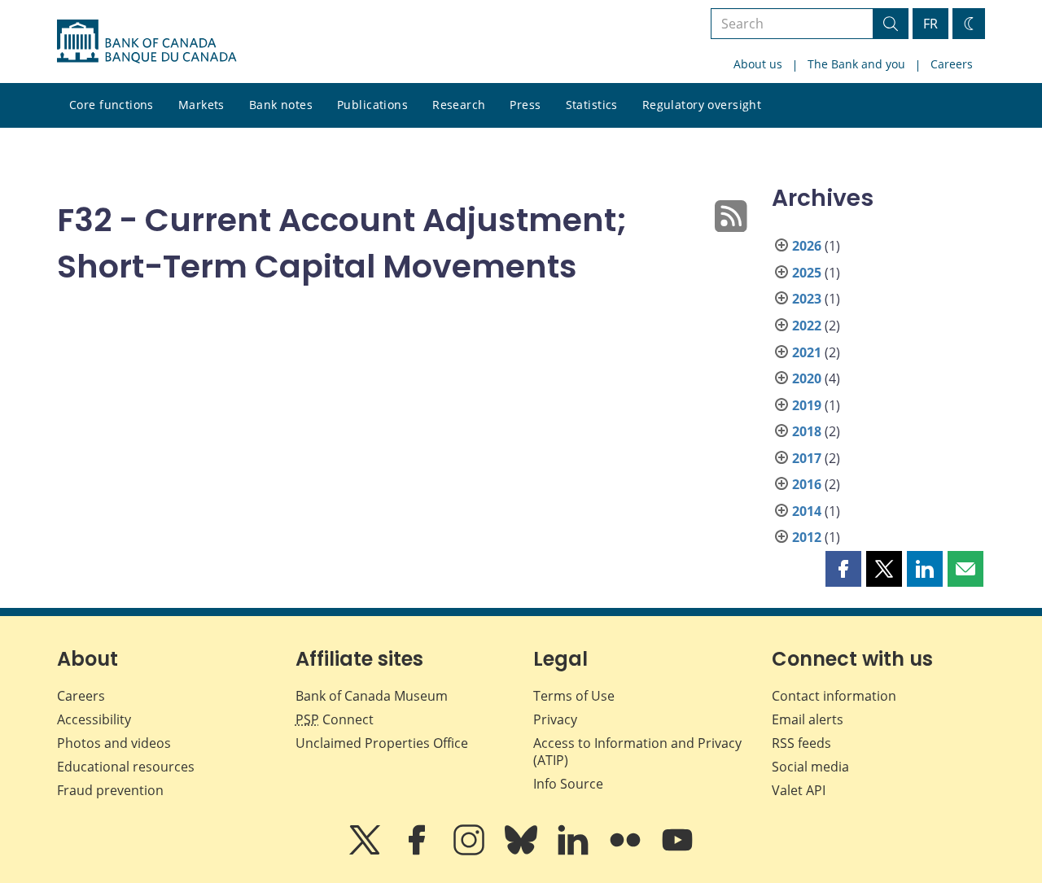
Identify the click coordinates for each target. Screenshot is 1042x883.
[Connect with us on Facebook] (418, 851)
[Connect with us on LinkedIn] (575, 851)
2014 (806, 511)
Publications (372, 104)
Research (458, 104)
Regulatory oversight (701, 104)
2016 (806, 484)
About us (757, 64)
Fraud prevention (110, 790)
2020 (806, 378)
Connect (335, 719)
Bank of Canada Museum (372, 696)
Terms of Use (574, 696)
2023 (806, 299)
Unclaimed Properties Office (382, 743)
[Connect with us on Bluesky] (523, 851)
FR (930, 24)
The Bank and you (856, 64)
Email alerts (807, 719)
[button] (843, 569)
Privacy (555, 719)
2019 (806, 405)
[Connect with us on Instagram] (470, 851)
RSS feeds (801, 743)
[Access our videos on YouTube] (677, 851)
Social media (810, 767)
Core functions (111, 104)
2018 (806, 431)
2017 (806, 458)
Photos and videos (114, 743)
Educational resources (126, 767)
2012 (806, 537)
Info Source (568, 784)
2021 (806, 352)
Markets (201, 104)
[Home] (146, 41)
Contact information (834, 696)
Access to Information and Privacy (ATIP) (637, 751)
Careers (951, 64)
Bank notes (281, 104)
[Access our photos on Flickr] (627, 851)
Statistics (592, 104)
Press (525, 104)
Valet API (798, 790)
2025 (806, 273)
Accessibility (94, 719)
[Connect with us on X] (366, 851)
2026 (806, 246)
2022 (806, 325)
